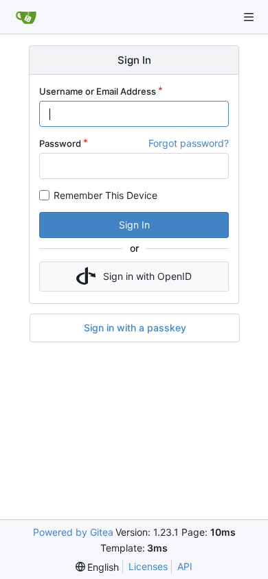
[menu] (98, 567)
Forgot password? (188, 143)
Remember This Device (105, 195)
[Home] (26, 17)
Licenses (148, 566)
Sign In (134, 225)
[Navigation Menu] (248, 17)
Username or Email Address (97, 91)
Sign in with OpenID (147, 276)
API (184, 566)
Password (60, 143)
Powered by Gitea (73, 532)
